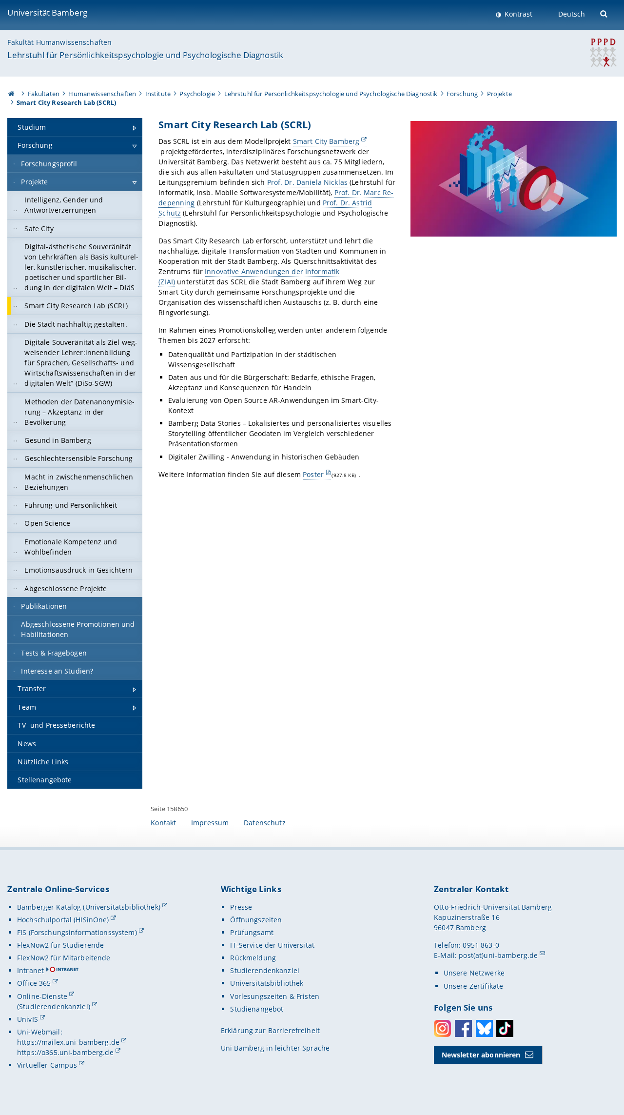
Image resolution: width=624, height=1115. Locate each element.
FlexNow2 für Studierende (60, 945)
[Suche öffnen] (605, 13)
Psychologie (197, 93)
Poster (313, 474)
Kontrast (517, 14)
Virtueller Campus (47, 1065)
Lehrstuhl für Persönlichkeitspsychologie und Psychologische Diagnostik (145, 54)
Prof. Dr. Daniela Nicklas (307, 182)
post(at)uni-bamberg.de (498, 955)
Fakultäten (43, 93)
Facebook (463, 1028)
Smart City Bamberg (326, 141)
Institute (158, 93)
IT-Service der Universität (272, 945)
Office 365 (34, 983)
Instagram (442, 1028)
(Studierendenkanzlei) (53, 1006)
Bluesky (484, 1028)
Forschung (462, 93)
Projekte (499, 93)
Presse (241, 907)
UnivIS (27, 1019)
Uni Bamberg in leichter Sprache (275, 1048)
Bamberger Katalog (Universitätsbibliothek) (88, 907)
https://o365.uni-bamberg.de (65, 1052)
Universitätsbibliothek (266, 983)
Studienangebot (256, 1009)
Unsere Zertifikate (474, 986)
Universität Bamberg (47, 12)
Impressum (210, 822)
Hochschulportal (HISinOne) (63, 919)
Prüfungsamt (251, 932)
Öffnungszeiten (256, 919)
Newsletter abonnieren (481, 1054)
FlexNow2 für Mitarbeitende (64, 957)
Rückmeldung (253, 957)
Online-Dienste (42, 996)
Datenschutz (265, 822)
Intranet (30, 970)
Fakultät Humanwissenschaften (59, 42)
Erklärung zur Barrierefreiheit (270, 1030)
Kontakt (163, 822)
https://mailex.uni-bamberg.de (68, 1042)
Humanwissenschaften (102, 93)
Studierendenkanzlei (264, 970)
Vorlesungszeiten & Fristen (274, 996)
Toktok (504, 1028)
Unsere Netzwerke (474, 972)
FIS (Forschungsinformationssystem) (77, 932)
